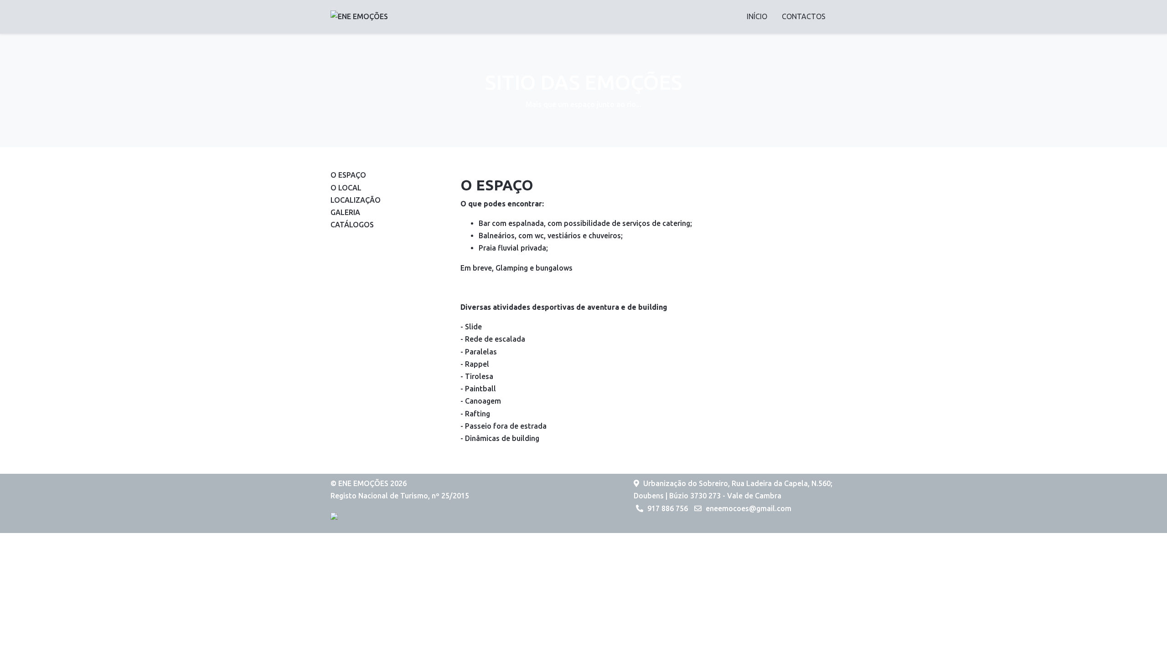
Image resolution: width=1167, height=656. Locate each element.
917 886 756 (667, 508)
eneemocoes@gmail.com (748, 508)
